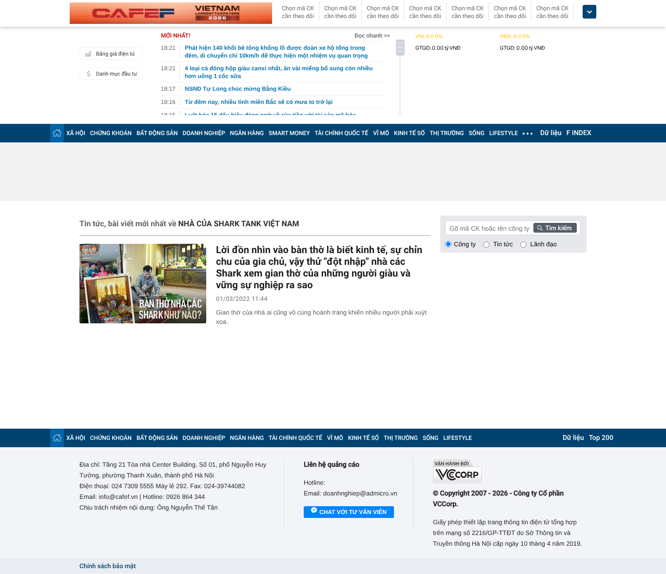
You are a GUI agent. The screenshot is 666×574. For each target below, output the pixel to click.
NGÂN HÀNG (247, 133)
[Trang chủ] (57, 133)
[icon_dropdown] (589, 12)
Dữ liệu (551, 133)
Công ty (465, 244)
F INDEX (579, 133)
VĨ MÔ (381, 133)
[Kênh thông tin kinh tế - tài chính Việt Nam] (171, 13)
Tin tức (503, 244)
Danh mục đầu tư (116, 74)
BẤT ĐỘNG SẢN (157, 133)
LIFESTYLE (504, 133)
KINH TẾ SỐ (409, 133)
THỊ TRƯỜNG (447, 133)
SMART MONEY (289, 133)
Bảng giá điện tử (115, 54)
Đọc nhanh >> (372, 35)
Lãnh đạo (543, 244)
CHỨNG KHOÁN (111, 133)
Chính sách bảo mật (107, 566)
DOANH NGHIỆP (204, 133)
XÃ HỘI (75, 133)
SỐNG (476, 133)
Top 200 (601, 438)
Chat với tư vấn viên (353, 512)
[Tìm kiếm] (555, 228)
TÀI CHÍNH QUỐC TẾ (341, 133)
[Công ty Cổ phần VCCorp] (510, 471)
